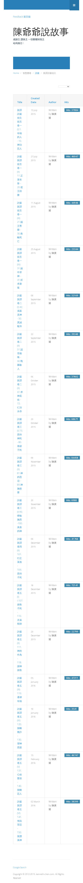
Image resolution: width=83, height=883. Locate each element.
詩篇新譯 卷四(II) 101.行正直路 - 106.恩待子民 (19, 558)
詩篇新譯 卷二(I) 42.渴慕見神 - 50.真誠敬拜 (20, 311)
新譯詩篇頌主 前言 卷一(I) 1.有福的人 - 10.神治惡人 (19, 129)
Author (52, 102)
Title (19, 102)
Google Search (19, 867)
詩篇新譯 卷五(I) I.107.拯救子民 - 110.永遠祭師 (20, 604)
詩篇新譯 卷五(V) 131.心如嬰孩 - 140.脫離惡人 (19, 774)
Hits (66, 102)
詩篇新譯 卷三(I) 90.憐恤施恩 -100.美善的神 (20, 516)
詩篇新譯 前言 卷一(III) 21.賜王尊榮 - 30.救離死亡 (20, 222)
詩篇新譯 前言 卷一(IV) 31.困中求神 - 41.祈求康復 (20, 268)
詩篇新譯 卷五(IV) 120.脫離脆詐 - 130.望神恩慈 (19, 728)
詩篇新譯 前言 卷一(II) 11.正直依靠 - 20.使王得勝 (20, 176)
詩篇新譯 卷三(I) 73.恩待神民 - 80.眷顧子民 (20, 434)
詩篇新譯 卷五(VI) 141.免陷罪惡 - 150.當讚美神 (19, 821)
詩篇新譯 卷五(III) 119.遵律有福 (19, 689)
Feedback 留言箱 (21, 16)
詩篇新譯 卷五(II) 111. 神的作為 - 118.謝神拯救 (19, 651)
